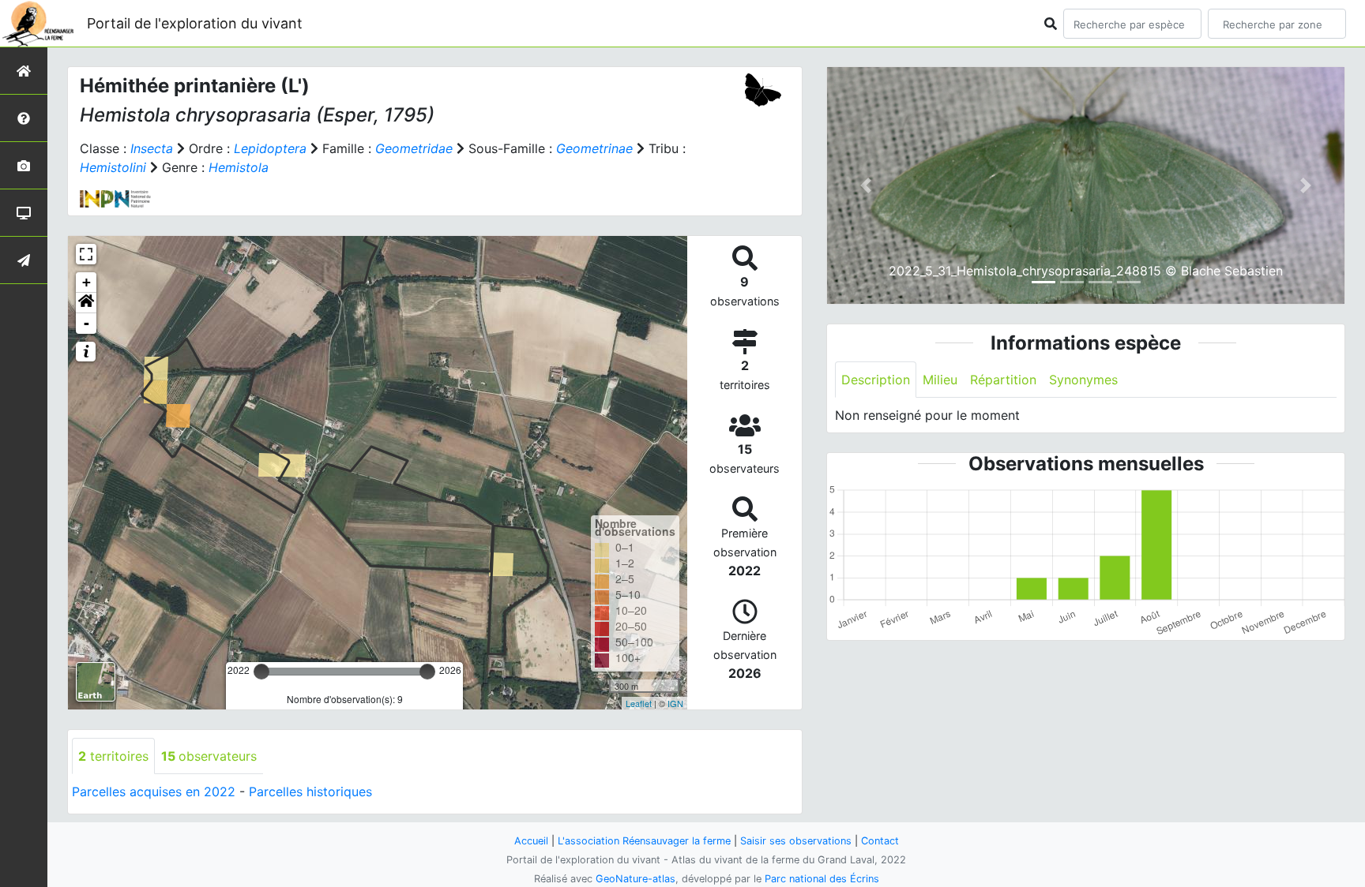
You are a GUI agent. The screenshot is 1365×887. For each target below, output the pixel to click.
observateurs (209, 756)
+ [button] (86, 282)
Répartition (1003, 379)
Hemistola (239, 167)
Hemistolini (113, 167)
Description (875, 379)
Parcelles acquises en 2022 (153, 791)
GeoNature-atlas (635, 879)
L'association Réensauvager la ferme (644, 841)
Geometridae (414, 148)
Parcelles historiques (310, 791)
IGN (675, 703)
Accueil (531, 841)
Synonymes (1083, 379)
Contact (880, 841)
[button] (86, 303)
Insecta (151, 148)
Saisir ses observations (796, 841)
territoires (113, 756)
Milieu (940, 379)
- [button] (86, 323)
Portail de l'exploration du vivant (195, 23)
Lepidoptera (270, 148)
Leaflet (639, 703)
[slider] (261, 671)
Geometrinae (594, 148)
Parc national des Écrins (822, 879)
